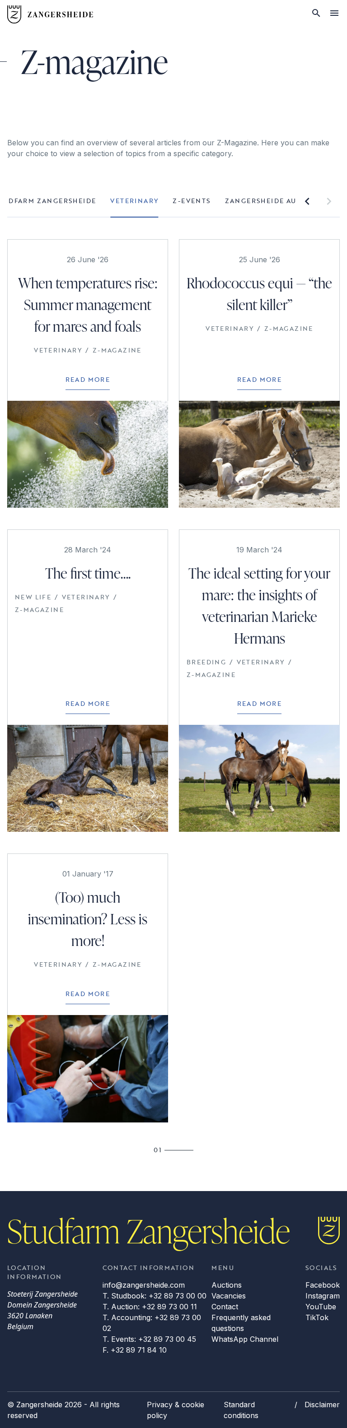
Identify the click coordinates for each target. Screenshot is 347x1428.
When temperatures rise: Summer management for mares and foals (88, 304)
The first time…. (88, 573)
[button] (307, 201)
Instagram (322, 1295)
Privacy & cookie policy (175, 1410)
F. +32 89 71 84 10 (135, 1349)
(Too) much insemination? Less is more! (87, 918)
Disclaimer (322, 1404)
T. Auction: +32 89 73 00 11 (150, 1306)
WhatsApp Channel (244, 1339)
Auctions (226, 1284)
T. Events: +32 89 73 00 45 (149, 1339)
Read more (88, 379)
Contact (224, 1306)
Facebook (322, 1284)
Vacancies (228, 1295)
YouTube (320, 1306)
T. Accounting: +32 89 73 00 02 (152, 1323)
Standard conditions (241, 1410)
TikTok (316, 1317)
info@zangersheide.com (144, 1284)
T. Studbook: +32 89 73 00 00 (154, 1295)
